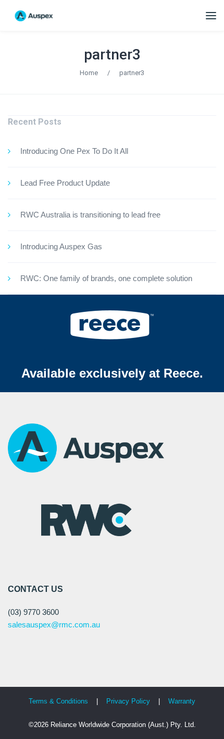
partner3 (112, 54)
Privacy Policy (129, 701)
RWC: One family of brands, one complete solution (106, 278)
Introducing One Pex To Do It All (74, 151)
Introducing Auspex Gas (61, 246)
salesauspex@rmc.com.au (54, 624)
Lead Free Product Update (65, 182)
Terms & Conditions (58, 701)
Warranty (181, 701)
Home (89, 73)
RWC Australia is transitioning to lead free (90, 214)
